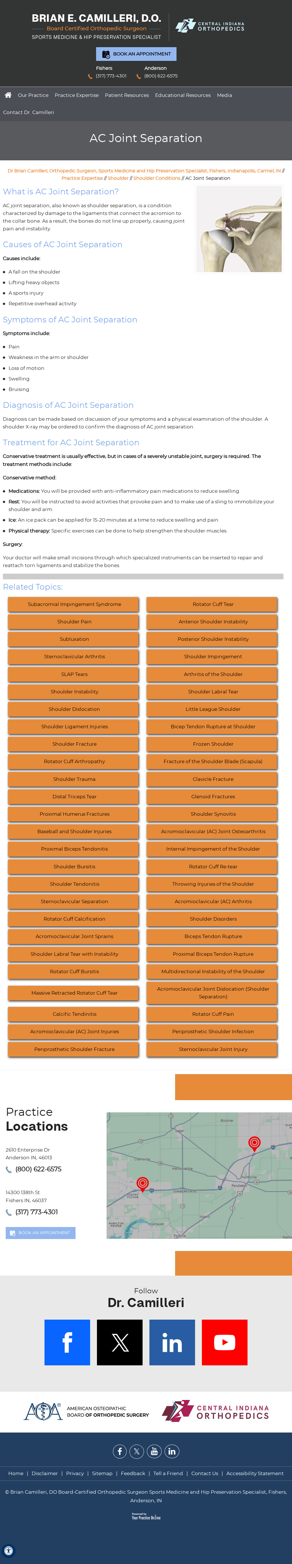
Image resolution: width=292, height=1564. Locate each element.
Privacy (75, 1473)
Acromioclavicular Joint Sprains (74, 936)
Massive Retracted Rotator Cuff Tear (74, 993)
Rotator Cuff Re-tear (213, 866)
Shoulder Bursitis (74, 866)
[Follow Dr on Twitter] (136, 1452)
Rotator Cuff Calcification (75, 919)
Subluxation (74, 639)
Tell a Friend (168, 1473)
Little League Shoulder (213, 709)
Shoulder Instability (74, 691)
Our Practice (33, 95)
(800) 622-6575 (161, 76)
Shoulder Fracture (74, 744)
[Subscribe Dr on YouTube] (154, 1451)
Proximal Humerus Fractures (75, 814)
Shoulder (118, 178)
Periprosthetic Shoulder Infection (213, 1031)
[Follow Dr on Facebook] (120, 1452)
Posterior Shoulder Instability (213, 639)
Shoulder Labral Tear (213, 691)
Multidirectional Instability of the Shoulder (213, 971)
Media (224, 95)
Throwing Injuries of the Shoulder (213, 884)
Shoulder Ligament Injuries (74, 726)
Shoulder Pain (74, 621)
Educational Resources (183, 95)
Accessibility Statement (255, 1473)
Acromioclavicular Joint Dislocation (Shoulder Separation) (213, 993)
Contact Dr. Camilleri (28, 112)
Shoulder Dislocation (74, 709)
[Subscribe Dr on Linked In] (172, 1451)
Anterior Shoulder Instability (213, 621)
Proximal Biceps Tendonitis (74, 849)
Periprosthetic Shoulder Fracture (74, 1049)
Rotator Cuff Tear (213, 604)
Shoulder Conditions (157, 178)
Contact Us (204, 1473)
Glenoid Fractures (213, 796)
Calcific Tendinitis (74, 1014)
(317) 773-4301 (111, 76)
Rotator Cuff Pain (213, 1014)
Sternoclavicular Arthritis (74, 656)
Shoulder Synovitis (213, 814)
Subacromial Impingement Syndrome (74, 604)
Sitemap (102, 1473)
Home (7, 94)
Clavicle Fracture (213, 779)
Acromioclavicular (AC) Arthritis (213, 901)
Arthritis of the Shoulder (213, 674)
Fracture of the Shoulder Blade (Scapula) (213, 761)
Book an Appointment (142, 54)
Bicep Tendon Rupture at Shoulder (213, 726)
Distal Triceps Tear (74, 796)
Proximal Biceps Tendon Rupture (213, 954)
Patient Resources (127, 95)
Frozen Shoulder (213, 744)
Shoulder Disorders (213, 919)
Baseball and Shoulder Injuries (74, 831)
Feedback (133, 1473)
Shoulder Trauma (74, 779)
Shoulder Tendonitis (74, 884)
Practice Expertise (77, 95)
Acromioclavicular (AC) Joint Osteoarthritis (213, 831)
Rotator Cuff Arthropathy (74, 761)
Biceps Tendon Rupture (213, 936)
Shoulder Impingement (213, 656)
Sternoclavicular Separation (74, 901)
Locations (37, 1120)
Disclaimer (45, 1473)
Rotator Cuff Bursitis (74, 971)
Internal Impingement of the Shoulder (213, 849)
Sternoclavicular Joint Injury (213, 1049)
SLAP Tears (74, 674)
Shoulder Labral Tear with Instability (74, 954)
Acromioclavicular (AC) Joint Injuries (74, 1031)
